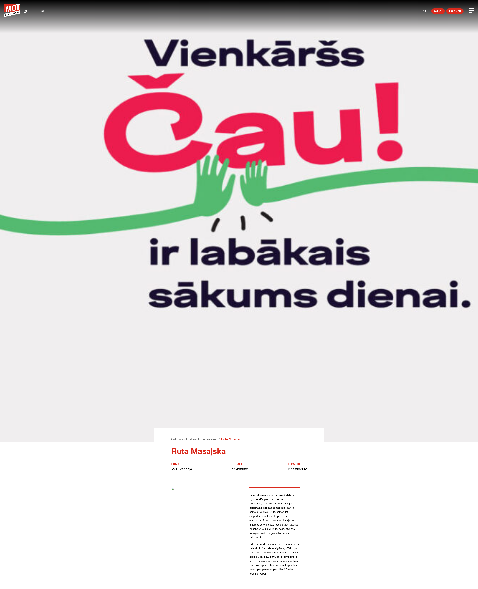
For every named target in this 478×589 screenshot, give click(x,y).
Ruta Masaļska (231, 439)
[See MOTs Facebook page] (34, 11)
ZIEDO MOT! (455, 11)
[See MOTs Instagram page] (25, 11)
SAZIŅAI (438, 11)
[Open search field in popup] (424, 11)
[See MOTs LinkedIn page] (42, 11)
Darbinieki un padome (202, 439)
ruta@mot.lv (297, 469)
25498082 (240, 469)
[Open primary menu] (471, 10)
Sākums (177, 439)
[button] (471, 582)
